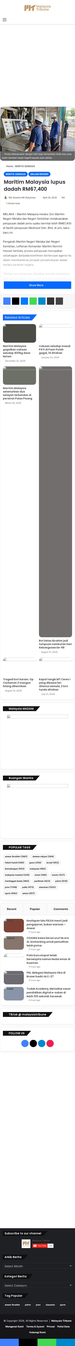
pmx (11, 887)
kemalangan (15, 868)
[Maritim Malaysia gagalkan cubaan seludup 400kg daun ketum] (19, 333)
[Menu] (4, 19)
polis (28, 887)
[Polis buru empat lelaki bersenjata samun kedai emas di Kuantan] (14, 960)
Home (9, 166)
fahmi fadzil (14, 862)
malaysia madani (17, 874)
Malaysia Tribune (61, 1320)
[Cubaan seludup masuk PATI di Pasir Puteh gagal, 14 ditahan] (55, 333)
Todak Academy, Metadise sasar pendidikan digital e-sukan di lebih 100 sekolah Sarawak (49, 992)
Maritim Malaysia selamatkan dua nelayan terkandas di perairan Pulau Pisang (17, 393)
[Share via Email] (50, 301)
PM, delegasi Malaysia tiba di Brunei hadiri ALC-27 (46, 974)
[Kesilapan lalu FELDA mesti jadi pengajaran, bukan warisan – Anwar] (14, 925)
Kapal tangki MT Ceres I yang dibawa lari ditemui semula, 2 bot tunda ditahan (54, 684)
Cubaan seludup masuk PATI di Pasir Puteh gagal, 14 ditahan (54, 349)
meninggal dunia (17, 881)
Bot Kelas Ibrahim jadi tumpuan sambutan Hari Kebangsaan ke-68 (55, 644)
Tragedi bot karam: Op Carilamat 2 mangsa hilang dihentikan (18, 683)
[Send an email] (37, 197)
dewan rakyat (43, 856)
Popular (35, 909)
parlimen (42, 881)
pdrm (61, 881)
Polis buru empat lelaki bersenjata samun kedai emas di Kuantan (48, 959)
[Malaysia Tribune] (37, 8)
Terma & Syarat (35, 1326)
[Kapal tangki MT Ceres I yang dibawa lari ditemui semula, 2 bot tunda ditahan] (55, 666)
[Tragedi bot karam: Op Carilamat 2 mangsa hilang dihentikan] (19, 666)
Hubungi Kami (37, 1332)
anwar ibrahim (16, 856)
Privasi (51, 1326)
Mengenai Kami (14, 1326)
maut (41, 874)
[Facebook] (7, 301)
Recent (11, 909)
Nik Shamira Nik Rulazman (22, 197)
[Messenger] (24, 301)
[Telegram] (42, 301)
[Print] (59, 301)
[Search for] (70, 19)
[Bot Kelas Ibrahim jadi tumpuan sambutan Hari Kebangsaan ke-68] (55, 501)
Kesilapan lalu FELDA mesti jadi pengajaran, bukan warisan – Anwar (47, 924)
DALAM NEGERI (39, 174)
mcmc (58, 874)
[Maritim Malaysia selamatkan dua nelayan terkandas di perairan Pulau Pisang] (19, 375)
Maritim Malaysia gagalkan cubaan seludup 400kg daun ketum (16, 351)
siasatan (47, 887)
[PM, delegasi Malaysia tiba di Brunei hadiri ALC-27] (14, 977)
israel (52, 862)
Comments (61, 909)
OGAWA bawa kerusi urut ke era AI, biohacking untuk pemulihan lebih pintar (48, 941)
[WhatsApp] (33, 301)
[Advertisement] (37, 66)
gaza (35, 862)
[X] (15, 301)
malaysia (38, 868)
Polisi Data (63, 1326)
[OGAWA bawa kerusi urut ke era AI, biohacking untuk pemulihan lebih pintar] (14, 943)
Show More (36, 285)
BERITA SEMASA (25, 166)
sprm (11, 893)
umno (28, 893)
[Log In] (11, 19)
